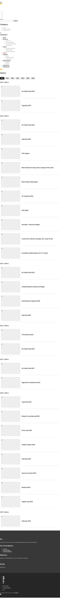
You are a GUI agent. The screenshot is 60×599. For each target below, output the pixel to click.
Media (7, 62)
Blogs (7, 63)
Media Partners (10, 57)
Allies (7, 56)
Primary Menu (4, 34)
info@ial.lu (7, 7)
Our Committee (10, 42)
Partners (5, 54)
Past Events (9, 50)
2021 (23, 78)
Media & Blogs (6, 60)
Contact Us (9, 45)
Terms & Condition (7, 587)
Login (1, 3)
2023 (12, 78)
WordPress (16, 592)
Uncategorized (6, 30)
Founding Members (11, 43)
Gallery (5, 53)
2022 (17, 78)
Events (5, 47)
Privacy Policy (6, 585)
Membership (6, 66)
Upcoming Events (10, 48)
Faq (3, 589)
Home (4, 37)
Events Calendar (10, 51)
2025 (2, 78)
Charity (4, 27)
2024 (7, 78)
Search (1, 19)
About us (5, 39)
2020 (28, 78)
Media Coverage (7, 29)
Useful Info (9, 59)
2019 (33, 78)
